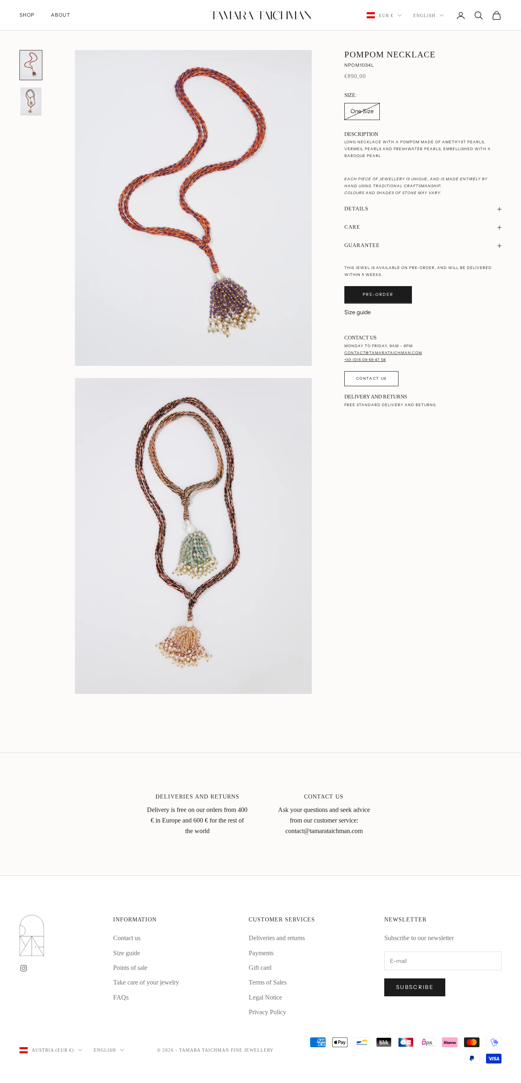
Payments (261, 953)
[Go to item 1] (31, 65)
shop (27, 15)
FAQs (121, 997)
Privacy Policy (267, 1012)
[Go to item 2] (31, 102)
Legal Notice (265, 997)
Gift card (260, 967)
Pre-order (378, 295)
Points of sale (130, 967)
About (60, 15)
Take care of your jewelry (146, 982)
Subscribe (414, 987)
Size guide (357, 312)
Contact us (371, 378)
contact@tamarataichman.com (383, 352)
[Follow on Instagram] (24, 968)
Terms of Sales (268, 982)
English (424, 15)
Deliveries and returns (277, 937)
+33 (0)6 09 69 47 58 (365, 359)
